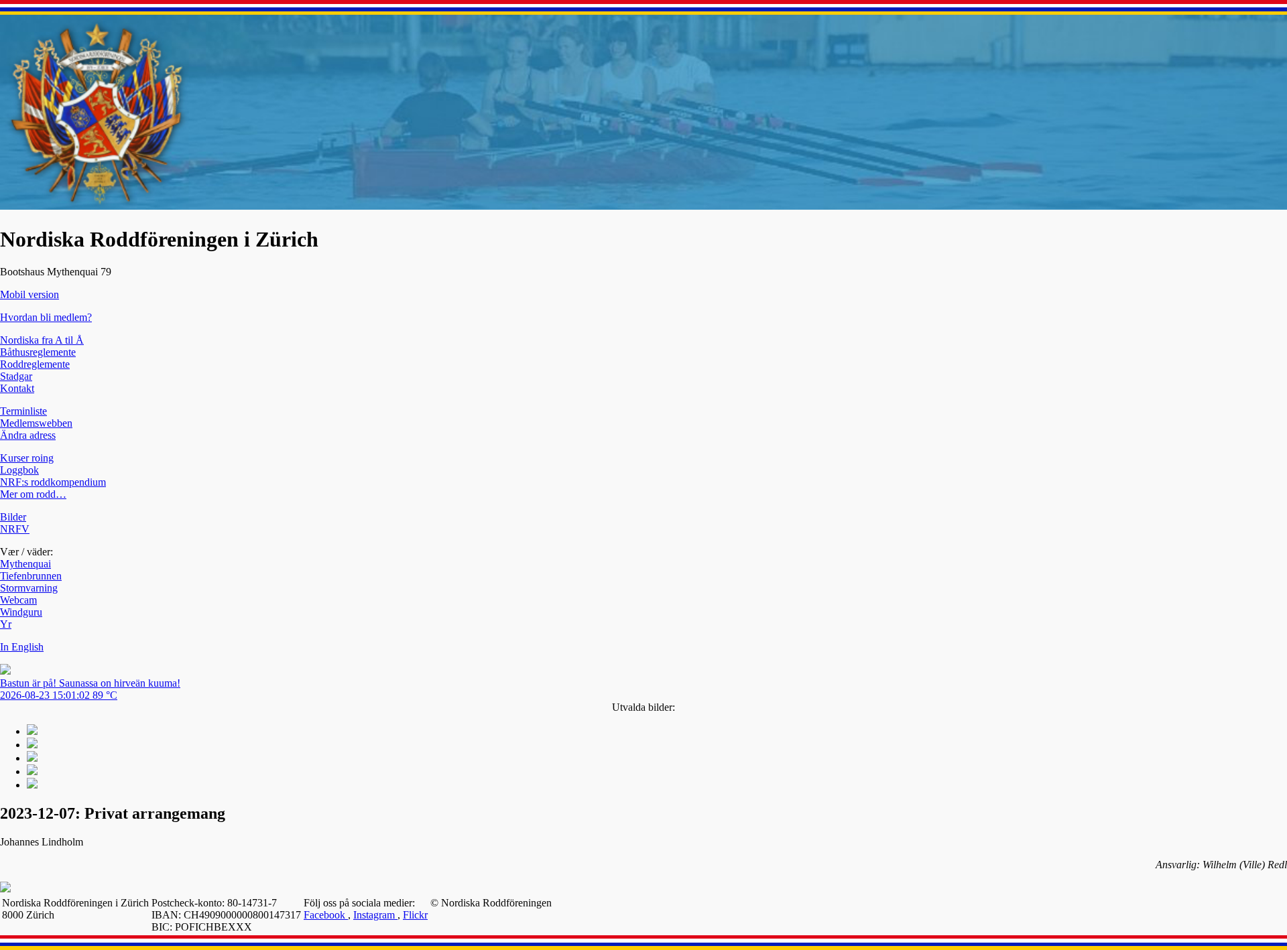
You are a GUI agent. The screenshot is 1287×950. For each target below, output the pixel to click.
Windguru (21, 612)
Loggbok (19, 470)
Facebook (326, 915)
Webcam (18, 600)
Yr (5, 624)
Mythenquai (25, 563)
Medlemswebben (36, 423)
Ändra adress (28, 435)
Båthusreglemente (38, 352)
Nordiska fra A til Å (42, 340)
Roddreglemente (35, 364)
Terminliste (23, 411)
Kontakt (17, 388)
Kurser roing (27, 458)
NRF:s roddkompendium (53, 482)
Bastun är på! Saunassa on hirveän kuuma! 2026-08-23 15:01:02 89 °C (90, 689)
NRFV (14, 529)
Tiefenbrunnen (31, 576)
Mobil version (29, 294)
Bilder (13, 517)
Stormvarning (29, 588)
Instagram (375, 915)
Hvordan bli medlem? (46, 317)
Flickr (415, 915)
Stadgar (16, 376)
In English (22, 647)
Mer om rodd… (33, 494)
